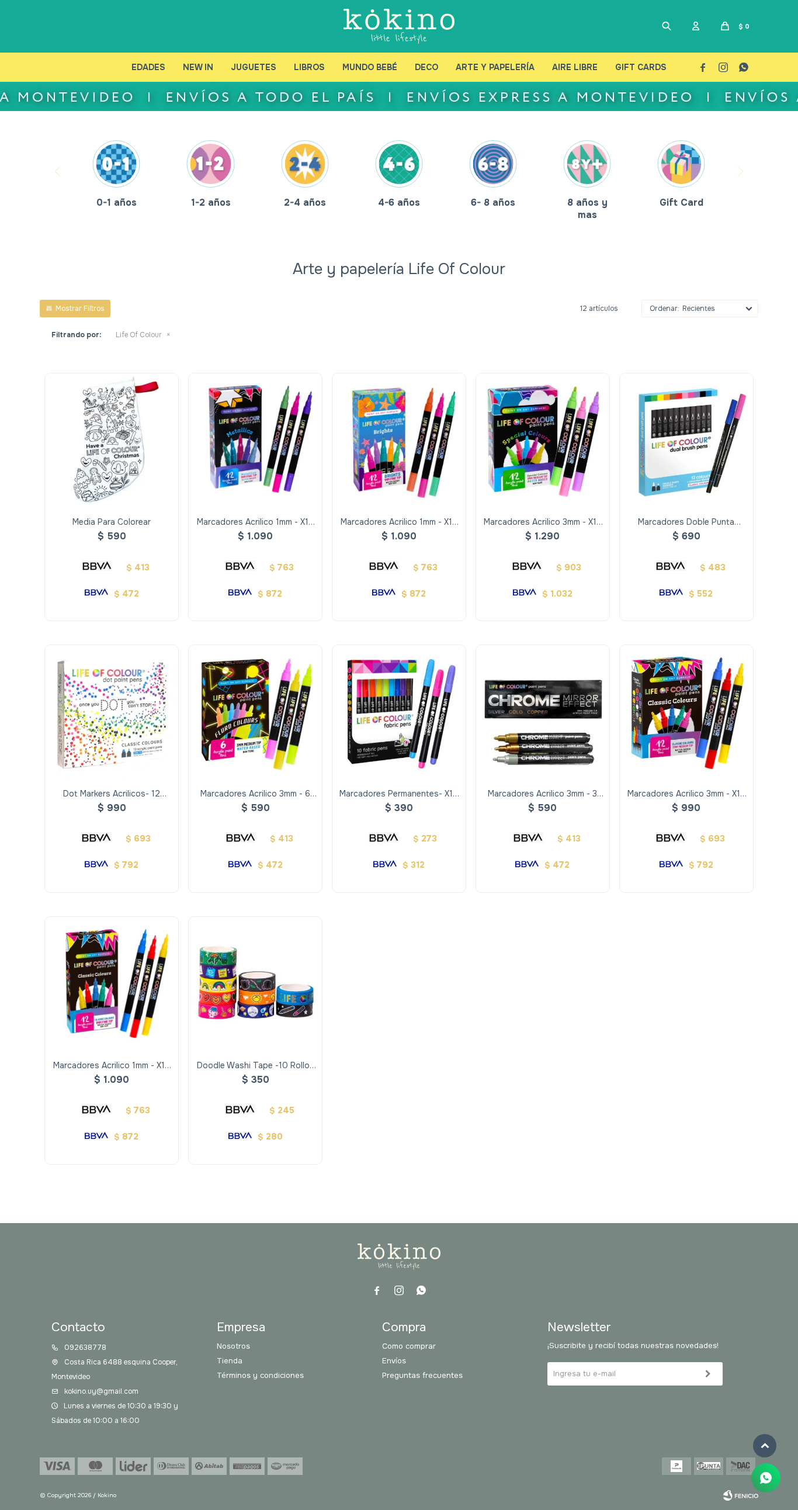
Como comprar (409, 1346)
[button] (666, 26)
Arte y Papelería (495, 67)
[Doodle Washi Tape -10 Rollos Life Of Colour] (255, 983)
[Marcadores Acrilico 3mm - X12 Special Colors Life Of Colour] (543, 440)
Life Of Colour (139, 335)
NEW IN (198, 67)
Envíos (394, 1361)
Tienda (229, 1361)
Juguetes (253, 67)
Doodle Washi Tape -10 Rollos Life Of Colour (255, 1065)
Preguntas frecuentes (422, 1375)
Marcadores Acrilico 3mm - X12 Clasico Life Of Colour (686, 793)
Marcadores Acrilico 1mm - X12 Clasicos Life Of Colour (111, 1065)
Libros (309, 67)
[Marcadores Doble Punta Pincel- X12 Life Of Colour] (686, 440)
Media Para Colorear (111, 522)
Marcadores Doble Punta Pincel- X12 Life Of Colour (686, 522)
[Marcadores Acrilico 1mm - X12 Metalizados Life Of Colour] (255, 440)
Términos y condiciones (260, 1375)
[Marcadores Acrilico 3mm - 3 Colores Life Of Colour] (543, 712)
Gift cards (641, 67)
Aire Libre (575, 67)
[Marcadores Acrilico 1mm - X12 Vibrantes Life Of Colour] (399, 440)
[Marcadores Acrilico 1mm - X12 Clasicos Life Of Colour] (111, 983)
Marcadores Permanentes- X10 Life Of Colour (399, 793)
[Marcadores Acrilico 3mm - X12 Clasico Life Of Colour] (686, 712)
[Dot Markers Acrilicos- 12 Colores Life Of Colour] (111, 712)
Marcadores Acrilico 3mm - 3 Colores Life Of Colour (542, 793)
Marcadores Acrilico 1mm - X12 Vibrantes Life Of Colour (399, 522)
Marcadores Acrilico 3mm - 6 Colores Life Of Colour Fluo (255, 793)
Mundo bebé (369, 67)
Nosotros (233, 1346)
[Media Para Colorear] (111, 440)
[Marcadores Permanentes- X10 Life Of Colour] (399, 712)
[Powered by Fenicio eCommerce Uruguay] (740, 1495)
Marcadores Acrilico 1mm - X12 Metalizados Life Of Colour (255, 522)
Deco (426, 67)
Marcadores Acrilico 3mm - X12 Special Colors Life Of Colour (543, 522)
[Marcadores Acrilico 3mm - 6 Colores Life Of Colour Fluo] (255, 712)
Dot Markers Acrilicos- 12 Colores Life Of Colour (111, 793)
